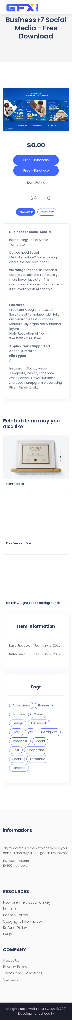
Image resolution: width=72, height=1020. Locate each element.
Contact (10, 979)
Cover (38, 714)
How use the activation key (27, 902)
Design (17, 723)
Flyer (16, 732)
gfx (30, 732)
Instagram (49, 732)
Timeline (19, 768)
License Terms (15, 915)
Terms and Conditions (22, 973)
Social (17, 759)
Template (37, 759)
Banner (43, 705)
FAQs (7, 934)
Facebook (39, 723)
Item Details (25, 212)
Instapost (19, 741)
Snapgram (35, 750)
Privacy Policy (15, 966)
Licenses (10, 908)
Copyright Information (23, 921)
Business (19, 714)
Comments (47, 212)
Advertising (21, 705)
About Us (11, 960)
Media (40, 741)
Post (15, 750)
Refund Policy (15, 927)
